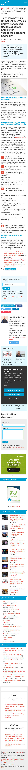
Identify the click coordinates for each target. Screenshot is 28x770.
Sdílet (19, 306)
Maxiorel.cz (19, 752)
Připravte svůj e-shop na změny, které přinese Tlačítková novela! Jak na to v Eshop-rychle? (14, 260)
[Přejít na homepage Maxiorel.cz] (5, 3)
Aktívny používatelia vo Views (11, 680)
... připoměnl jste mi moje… (11, 617)
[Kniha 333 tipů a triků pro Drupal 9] (13, 494)
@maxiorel (15, 342)
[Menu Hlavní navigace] (25, 3)
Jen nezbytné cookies (14, 394)
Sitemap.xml (15, 759)
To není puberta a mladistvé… (11, 613)
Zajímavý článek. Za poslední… (11, 609)
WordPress (14, 725)
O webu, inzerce (5, 759)
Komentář (5, 428)
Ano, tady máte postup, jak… (11, 634)
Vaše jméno (5, 422)
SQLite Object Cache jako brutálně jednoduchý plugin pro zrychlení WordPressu (14, 740)
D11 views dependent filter (10, 663)
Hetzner (12, 764)
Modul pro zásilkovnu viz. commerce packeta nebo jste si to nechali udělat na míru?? (13, 676)
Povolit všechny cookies (14, 390)
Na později (7, 312)
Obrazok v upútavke (8, 667)
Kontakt (22, 759)
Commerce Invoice (20, 137)
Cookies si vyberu (14, 398)
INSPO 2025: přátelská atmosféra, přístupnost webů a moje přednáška (14, 715)
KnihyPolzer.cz (16, 506)
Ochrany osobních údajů (17, 447)
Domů (3, 8)
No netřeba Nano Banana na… (11, 630)
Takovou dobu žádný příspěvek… (12, 626)
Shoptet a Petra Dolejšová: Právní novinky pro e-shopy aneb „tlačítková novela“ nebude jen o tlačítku (15, 253)
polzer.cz (13, 337)
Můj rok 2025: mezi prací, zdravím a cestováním (20, 360)
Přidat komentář (8, 306)
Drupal (8, 269)
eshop (14, 269)
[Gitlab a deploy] (13, 474)
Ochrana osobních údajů (8, 761)
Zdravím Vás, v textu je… (10, 605)
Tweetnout (7, 309)
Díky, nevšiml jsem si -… (9, 602)
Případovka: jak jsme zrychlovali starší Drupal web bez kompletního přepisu (7, 362)
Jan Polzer (21, 317)
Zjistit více (6, 385)
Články (8, 8)
